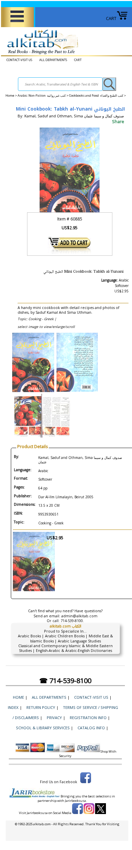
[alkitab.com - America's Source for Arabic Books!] (41, 54)
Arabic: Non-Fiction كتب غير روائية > (43, 95)
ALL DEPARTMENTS (53, 60)
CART (111, 18)
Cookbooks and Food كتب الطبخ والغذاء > (97, 95)
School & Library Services (43, 727)
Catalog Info (91, 727)
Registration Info (88, 717)
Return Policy (40, 707)
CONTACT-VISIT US (19, 60)
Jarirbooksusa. (76, 800)
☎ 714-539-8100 (65, 680)
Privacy (54, 717)
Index (13, 707)
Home (9, 95)
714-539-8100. (72, 620)
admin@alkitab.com (79, 616)
